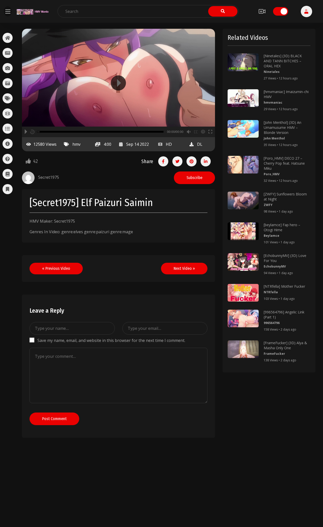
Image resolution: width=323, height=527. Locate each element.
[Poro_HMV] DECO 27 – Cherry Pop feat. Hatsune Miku (284, 163)
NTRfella (271, 292)
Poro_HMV (272, 174)
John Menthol (274, 138)
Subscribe (194, 177)
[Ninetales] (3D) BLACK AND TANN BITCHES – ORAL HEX (283, 60)
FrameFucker (274, 354)
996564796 (272, 323)
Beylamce (271, 235)
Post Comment (54, 418)
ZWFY (268, 205)
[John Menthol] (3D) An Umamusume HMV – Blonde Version (282, 127)
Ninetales (272, 72)
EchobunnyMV (275, 266)
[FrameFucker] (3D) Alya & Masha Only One (285, 345)
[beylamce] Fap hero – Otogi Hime (282, 227)
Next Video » (184, 268)
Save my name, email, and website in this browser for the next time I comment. (111, 340)
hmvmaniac (273, 102)
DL (199, 144)
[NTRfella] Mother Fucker (284, 286)
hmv (76, 144)
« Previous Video (56, 268)
